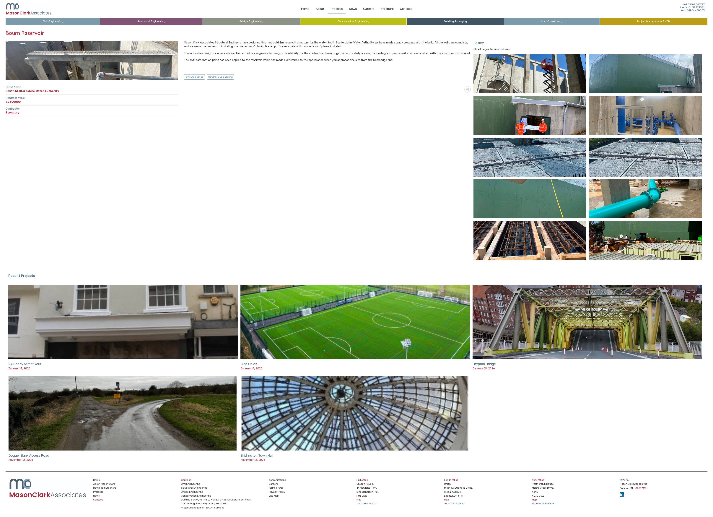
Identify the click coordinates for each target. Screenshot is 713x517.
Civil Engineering (53, 21)
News (353, 9)
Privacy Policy (277, 491)
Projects (337, 9)
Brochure (387, 9)
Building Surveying (455, 21)
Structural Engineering (151, 21)
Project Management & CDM (653, 21)
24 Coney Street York (24, 364)
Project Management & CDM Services (202, 507)
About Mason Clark (104, 483)
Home (305, 9)
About (320, 9)
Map (358, 499)
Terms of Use (276, 487)
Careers (368, 9)
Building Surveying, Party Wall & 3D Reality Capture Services (216, 499)
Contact (406, 9)
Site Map (274, 495)
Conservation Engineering (353, 21)
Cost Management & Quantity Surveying (204, 503)
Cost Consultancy (551, 21)
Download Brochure (104, 487)
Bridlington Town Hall (256, 455)
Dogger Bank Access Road (28, 455)
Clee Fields (248, 364)
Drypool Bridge (484, 364)
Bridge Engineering (251, 21)
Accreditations (277, 479)
